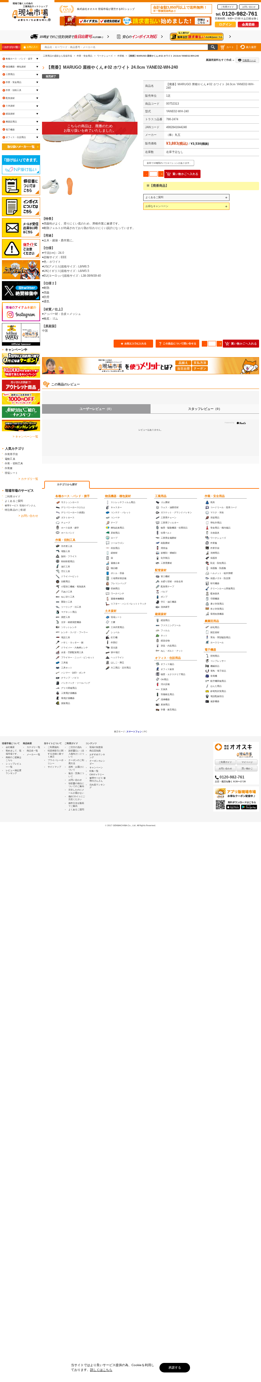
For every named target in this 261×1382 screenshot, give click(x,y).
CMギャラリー (96, 774)
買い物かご (247, 768)
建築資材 (160, 614)
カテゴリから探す (67, 484)
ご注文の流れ (75, 747)
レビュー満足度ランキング (13, 772)
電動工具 (10, 458)
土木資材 (110, 610)
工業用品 (160, 496)
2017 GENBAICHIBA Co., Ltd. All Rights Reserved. (131, 825)
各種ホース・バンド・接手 (72, 496)
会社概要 (10, 747)
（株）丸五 (173, 134)
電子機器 (210, 649)
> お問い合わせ (28, 515)
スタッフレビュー (205, 409)
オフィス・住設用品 (168, 658)
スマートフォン (134, 731)
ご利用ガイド (227, 6)
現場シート (11, 472)
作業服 (9, 468)
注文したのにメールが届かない (76, 791)
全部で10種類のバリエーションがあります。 (169, 163)
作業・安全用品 (215, 496)
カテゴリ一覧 (11, 47)
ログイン (225, 24)
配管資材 (160, 570)
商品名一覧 (32, 750)
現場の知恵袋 (96, 747)
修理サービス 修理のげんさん (97, 779)
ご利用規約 (53, 747)
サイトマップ (54, 766)
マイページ (247, 762)
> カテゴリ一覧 (28, 478)
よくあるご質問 (154, 197)
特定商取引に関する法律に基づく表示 (55, 753)
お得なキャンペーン (156, 206)
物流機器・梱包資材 (118, 496)
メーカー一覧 (33, 754)
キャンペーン (96, 767)
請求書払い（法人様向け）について (76, 753)
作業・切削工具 (65, 540)
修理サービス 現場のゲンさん (20, 505)
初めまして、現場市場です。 (13, 752)
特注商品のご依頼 (15, 509)
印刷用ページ (249, 60)
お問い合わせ (249, 6)
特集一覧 (93, 771)
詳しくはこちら (101, 1370)
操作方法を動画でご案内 (76, 804)
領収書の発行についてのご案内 (76, 785)
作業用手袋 (11, 454)
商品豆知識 (95, 750)
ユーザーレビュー (96, 409)
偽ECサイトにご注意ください (76, 798)
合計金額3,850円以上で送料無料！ (180, 8)
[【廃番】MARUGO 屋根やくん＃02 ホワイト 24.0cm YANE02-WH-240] (90, 128)
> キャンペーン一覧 (25, 436)
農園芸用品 (212, 621)
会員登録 (248, 24)
